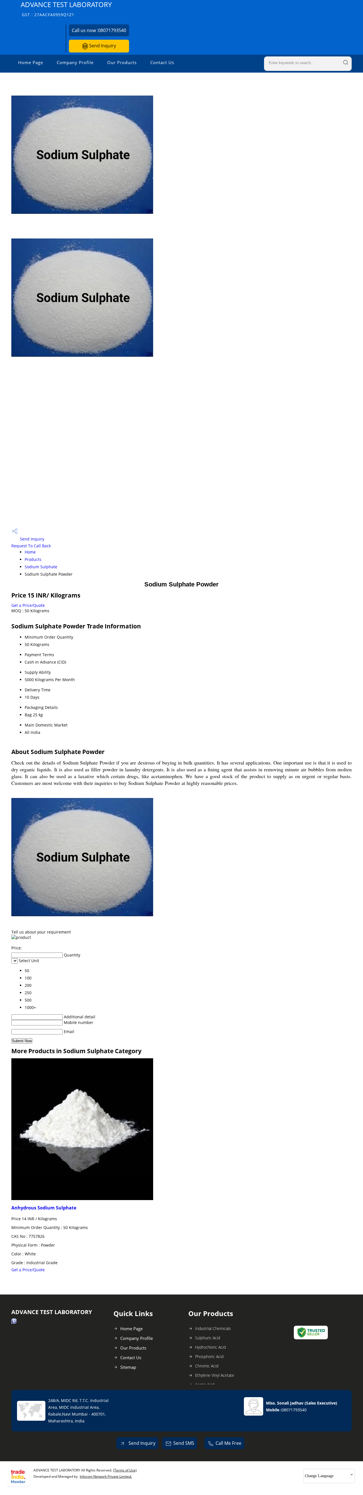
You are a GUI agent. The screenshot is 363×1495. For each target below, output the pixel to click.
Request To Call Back (31, 545)
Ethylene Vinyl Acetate (214, 1375)
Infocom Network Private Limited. (106, 1476)
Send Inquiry (102, 46)
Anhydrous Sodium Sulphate (43, 1208)
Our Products (122, 62)
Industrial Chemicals (213, 1328)
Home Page (30, 62)
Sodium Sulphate (41, 566)
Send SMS (183, 1443)
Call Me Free (228, 1443)
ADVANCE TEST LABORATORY (66, 8)
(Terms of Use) (125, 1470)
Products (33, 559)
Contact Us (162, 62)
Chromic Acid (206, 1366)
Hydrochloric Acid (210, 1347)
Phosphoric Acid (209, 1356)
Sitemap (128, 1367)
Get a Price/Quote (28, 605)
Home (30, 552)
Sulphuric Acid (207, 1337)
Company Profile (75, 62)
